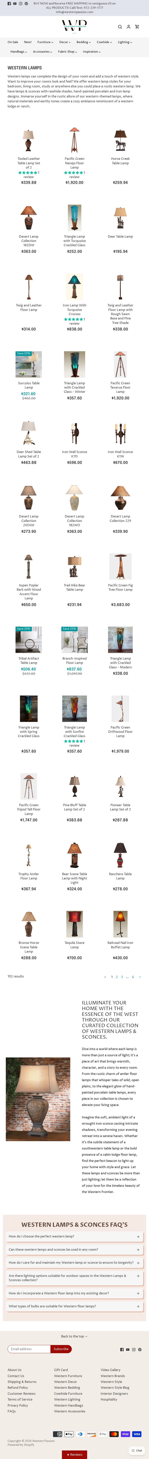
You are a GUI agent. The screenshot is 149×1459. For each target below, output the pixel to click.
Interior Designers (114, 1394)
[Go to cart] (137, 26)
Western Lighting (67, 1399)
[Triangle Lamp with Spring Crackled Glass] (29, 709)
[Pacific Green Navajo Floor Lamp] (74, 140)
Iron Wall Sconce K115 (74, 454)
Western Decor (65, 1382)
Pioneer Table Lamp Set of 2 (120, 807)
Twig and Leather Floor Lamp (29, 307)
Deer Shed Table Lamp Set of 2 (29, 454)
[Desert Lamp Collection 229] (120, 498)
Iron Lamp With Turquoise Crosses (74, 309)
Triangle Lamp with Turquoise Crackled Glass (74, 241)
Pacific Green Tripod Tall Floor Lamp (29, 809)
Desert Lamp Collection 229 (120, 518)
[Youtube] (14, 4)
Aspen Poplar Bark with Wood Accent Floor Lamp (29, 592)
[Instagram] (20, 4)
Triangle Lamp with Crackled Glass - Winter (74, 387)
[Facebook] (9, 4)
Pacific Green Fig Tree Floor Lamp (120, 587)
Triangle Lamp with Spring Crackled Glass (29, 731)
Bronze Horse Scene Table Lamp (29, 947)
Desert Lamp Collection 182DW (28, 241)
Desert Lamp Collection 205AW (28, 520)
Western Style (111, 1382)
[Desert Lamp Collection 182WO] (74, 498)
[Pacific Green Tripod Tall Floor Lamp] (29, 786)
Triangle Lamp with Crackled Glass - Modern (120, 663)
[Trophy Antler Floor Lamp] (29, 855)
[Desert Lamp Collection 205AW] (29, 498)
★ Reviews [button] (74, 1455)
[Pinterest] (26, 4)
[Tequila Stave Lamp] (74, 924)
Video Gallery (110, 1370)
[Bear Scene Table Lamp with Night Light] (74, 855)
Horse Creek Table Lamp (120, 161)
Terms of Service (20, 1399)
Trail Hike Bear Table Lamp (74, 587)
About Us (15, 1370)
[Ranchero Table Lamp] (120, 855)
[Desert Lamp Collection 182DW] (29, 218)
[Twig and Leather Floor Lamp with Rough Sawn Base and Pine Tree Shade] (120, 286)
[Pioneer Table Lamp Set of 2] (120, 786)
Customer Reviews (22, 1394)
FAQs (12, 1411)
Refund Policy (18, 1388)
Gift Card (61, 1370)
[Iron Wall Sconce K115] (74, 433)
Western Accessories (69, 1411)
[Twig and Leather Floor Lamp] (29, 286)
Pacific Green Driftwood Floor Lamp (120, 731)
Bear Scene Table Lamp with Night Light (74, 878)
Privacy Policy (18, 1405)
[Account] (128, 26)
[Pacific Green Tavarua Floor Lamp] (120, 364)
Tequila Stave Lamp (74, 945)
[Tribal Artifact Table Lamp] (29, 640)
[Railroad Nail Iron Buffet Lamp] (120, 924)
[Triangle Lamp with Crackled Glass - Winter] (74, 364)
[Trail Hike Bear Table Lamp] (74, 566)
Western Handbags (68, 1405)
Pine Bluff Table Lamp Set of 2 (74, 807)
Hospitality (109, 1399)
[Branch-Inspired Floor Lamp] (74, 640)
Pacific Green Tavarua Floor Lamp (120, 387)
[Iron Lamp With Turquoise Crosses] (74, 286)
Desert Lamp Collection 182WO (74, 520)
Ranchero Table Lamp (120, 876)
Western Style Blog (115, 1388)
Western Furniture (68, 1376)
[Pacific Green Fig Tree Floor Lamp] (120, 566)
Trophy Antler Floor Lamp (28, 876)
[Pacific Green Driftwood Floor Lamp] (120, 709)
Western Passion (43, 1441)
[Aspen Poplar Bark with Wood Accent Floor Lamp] (29, 566)
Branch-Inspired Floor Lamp (74, 660)
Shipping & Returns (22, 1382)
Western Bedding (67, 1388)
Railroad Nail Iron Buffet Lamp (120, 945)
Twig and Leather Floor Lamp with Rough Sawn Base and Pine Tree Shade (120, 314)
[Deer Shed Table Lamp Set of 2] (29, 433)
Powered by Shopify (21, 1445)
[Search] (120, 26)
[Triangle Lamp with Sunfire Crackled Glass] (74, 709)
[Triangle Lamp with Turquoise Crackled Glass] (74, 218)
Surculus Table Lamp (29, 385)
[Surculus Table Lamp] (29, 364)
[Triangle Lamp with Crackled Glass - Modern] (120, 640)
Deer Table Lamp (120, 237)
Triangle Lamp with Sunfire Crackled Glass (74, 731)
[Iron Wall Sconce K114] (120, 433)
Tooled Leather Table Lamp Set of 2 (28, 163)
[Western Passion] (74, 22)
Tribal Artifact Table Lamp (28, 660)
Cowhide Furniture (68, 1394)
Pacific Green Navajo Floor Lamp (74, 163)
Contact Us (16, 1376)
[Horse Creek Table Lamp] (120, 140)
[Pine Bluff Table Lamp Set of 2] (74, 786)
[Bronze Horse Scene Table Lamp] (29, 924)
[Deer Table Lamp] (120, 218)
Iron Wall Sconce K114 (120, 454)
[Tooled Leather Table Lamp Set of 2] (29, 140)
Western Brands (113, 1376)
